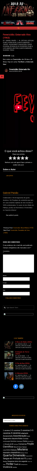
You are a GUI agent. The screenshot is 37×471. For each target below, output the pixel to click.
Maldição (14, 450)
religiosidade (29, 456)
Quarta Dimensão (23, 42)
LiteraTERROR (7, 450)
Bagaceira (23, 44)
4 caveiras (16, 433)
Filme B (30, 46)
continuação (6, 441)
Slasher (6, 50)
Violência (7, 467)
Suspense (11, 461)
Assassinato (13, 44)
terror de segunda (21, 461)
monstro (7, 452)
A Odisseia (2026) (21, 373)
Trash (12, 50)
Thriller (10, 464)
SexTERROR (29, 458)
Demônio (13, 441)
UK (20, 464)
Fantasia (16, 444)
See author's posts (12, 215)
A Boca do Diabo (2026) (23, 342)
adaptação (24, 433)
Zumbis (15, 467)
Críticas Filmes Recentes (23, 347)
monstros (15, 452)
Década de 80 (9, 444)
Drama (25, 441)
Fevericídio (23, 46)
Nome (4, 275)
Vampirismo (24, 464)
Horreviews (12, 42)
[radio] (10, 158)
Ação (28, 436)
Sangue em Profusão (12, 458)
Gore (20, 447)
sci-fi (23, 458)
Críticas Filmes (26, 345)
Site (4, 290)
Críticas (24, 40)
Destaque (19, 441)
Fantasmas (23, 444)
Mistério (16, 48)
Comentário (5, 252)
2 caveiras (6, 430)
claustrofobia (16, 438)
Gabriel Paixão (10, 192)
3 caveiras (25, 430)
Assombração (20, 436)
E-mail (4, 283)
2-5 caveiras (15, 430)
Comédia (25, 439)
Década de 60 (14, 46)
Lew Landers (7, 48)
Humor (24, 447)
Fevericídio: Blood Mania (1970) (23, 228)
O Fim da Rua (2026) (22, 363)
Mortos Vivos (24, 453)
